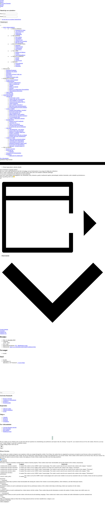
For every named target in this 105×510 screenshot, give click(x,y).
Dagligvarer (18, 33)
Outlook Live (3, 333)
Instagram (5, 418)
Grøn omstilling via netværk (16, 100)
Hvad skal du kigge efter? (15, 111)
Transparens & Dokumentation (13, 153)
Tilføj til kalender (5, 255)
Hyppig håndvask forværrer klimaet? (18, 107)
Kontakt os (8, 154)
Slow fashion (18, 37)
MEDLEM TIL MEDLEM (15, 155)
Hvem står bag (9, 150)
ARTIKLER (9, 96)
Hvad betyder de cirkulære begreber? (18, 115)
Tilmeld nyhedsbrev (8, 410)
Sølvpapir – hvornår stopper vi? (17, 146)
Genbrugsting (18, 48)
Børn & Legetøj (19, 42)
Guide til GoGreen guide (12, 77)
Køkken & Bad (19, 46)
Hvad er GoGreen (10, 148)
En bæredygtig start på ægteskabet (17, 126)
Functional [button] (2, 478)
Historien (11, 151)
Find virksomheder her (14, 113)
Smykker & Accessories (21, 41)
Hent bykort (9, 75)
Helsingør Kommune (11, 70)
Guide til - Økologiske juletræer (17, 118)
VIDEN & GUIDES (8, 95)
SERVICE (14, 62)
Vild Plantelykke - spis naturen (16, 129)
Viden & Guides (7, 408)
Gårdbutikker (18, 34)
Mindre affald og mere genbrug (16, 114)
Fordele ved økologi (14, 133)
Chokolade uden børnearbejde (16, 140)
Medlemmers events (22, 345)
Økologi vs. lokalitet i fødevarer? (17, 132)
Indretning (17, 45)
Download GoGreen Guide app (14, 74)
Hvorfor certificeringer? (15, 82)
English (2, 0)
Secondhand (18, 38)
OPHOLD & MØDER (18, 56)
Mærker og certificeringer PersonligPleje (19, 89)
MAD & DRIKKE (17, 28)
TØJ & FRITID (16, 35)
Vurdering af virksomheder (9, 400)
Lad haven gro (12, 122)
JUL (16, 345)
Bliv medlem (6, 430)
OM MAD (8, 128)
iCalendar (2, 330)
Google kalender (4, 329)
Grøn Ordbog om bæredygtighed (17, 139)
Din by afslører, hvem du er (16, 104)
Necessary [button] (2, 458)
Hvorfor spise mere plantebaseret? (17, 136)
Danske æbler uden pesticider (16, 131)
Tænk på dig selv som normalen (17, 99)
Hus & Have (18, 49)
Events (4, 411)
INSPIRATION (10, 120)
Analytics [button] (2, 487)
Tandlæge (17, 64)
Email (1, 16)
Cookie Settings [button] (4, 444)
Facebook (5, 420)
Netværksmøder (7, 428)
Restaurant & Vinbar (20, 30)
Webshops (8, 73)
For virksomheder (4, 158)
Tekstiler (11, 85)
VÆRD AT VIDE (10, 137)
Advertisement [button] (3, 491)
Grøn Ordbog (9, 92)
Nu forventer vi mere (14, 97)
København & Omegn (11, 71)
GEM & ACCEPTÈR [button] (5, 500)
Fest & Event (18, 60)
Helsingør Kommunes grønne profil (18, 143)
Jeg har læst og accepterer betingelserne (11, 19)
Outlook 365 (3, 332)
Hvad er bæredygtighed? (12, 80)
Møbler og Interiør (13, 86)
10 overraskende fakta (14, 117)
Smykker (11, 88)
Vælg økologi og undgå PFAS (16, 142)
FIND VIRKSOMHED (9, 27)
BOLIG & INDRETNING (18, 44)
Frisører (17, 53)
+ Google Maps (21, 362)
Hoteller (17, 57)
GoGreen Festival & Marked (16, 125)
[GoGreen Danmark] (5, 3)
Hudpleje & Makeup (20, 52)
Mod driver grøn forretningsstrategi (17, 106)
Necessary (4, 460)
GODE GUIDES (10, 108)
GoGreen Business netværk (9, 427)
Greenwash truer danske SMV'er (17, 102)
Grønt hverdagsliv (13, 103)
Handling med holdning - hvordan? (17, 110)
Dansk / (2, 2)
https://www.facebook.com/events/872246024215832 (23, 347)
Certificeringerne (10, 81)
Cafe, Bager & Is (19, 31)
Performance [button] (3, 483)
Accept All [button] (15, 444)
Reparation (18, 66)
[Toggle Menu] (0, 25)
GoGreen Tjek (9, 93)
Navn (1, 13)
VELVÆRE (15, 51)
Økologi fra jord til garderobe (16, 121)
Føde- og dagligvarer (14, 84)
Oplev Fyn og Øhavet (14, 124)
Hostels (17, 59)
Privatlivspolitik (7, 402)
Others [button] (1, 496)
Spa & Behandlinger (20, 55)
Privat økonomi (19, 63)
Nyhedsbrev (6, 421)
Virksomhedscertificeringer (15, 91)
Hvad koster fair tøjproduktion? (16, 144)
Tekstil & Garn (19, 40)
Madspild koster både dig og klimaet (18, 135)
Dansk (1, 6)
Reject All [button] (10, 444)
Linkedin (5, 417)
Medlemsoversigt (7, 431)
